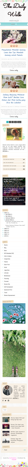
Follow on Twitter (8, 159)
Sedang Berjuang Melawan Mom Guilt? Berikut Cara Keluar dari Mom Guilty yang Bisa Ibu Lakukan (13, 98)
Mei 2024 (8, 216)
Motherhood (7, 276)
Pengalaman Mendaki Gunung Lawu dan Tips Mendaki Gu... (14, 222)
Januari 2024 (9, 220)
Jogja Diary (6, 270)
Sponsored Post (8, 290)
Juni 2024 (8, 214)
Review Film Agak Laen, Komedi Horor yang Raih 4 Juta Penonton (13, 191)
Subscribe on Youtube (9, 165)
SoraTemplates (12, 458)
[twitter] (5, 400)
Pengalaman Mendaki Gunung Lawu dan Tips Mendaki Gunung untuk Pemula (14, 53)
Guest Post (7, 264)
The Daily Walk (14, 10)
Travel (5, 292)
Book (5, 250)
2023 (5, 228)
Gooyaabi (14, 459)
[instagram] (8, 400)
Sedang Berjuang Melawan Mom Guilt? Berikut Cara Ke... (15, 226)
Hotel (5, 267)
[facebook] (2, 400)
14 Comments (22, 59)
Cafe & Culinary (8, 256)
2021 (5, 232)
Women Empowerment (9, 295)
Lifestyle (6, 273)
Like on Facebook (8, 162)
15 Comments (22, 106)
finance (6, 262)
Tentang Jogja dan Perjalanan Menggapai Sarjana (17, 440)
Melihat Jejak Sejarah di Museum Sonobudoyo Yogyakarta (14, 199)
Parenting (6, 278)
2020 (5, 234)
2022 (5, 230)
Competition (7, 259)
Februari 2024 (9, 218)
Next (19, 122)
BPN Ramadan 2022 (9, 253)
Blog (5, 248)
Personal (6, 281)
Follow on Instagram (9, 169)
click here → (6, 151)
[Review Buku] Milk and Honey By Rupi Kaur (13, 180)
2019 (5, 236)
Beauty (6, 245)
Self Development (8, 287)
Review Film (7, 284)
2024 (5, 212)
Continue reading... (14, 70)
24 (15, 122)
